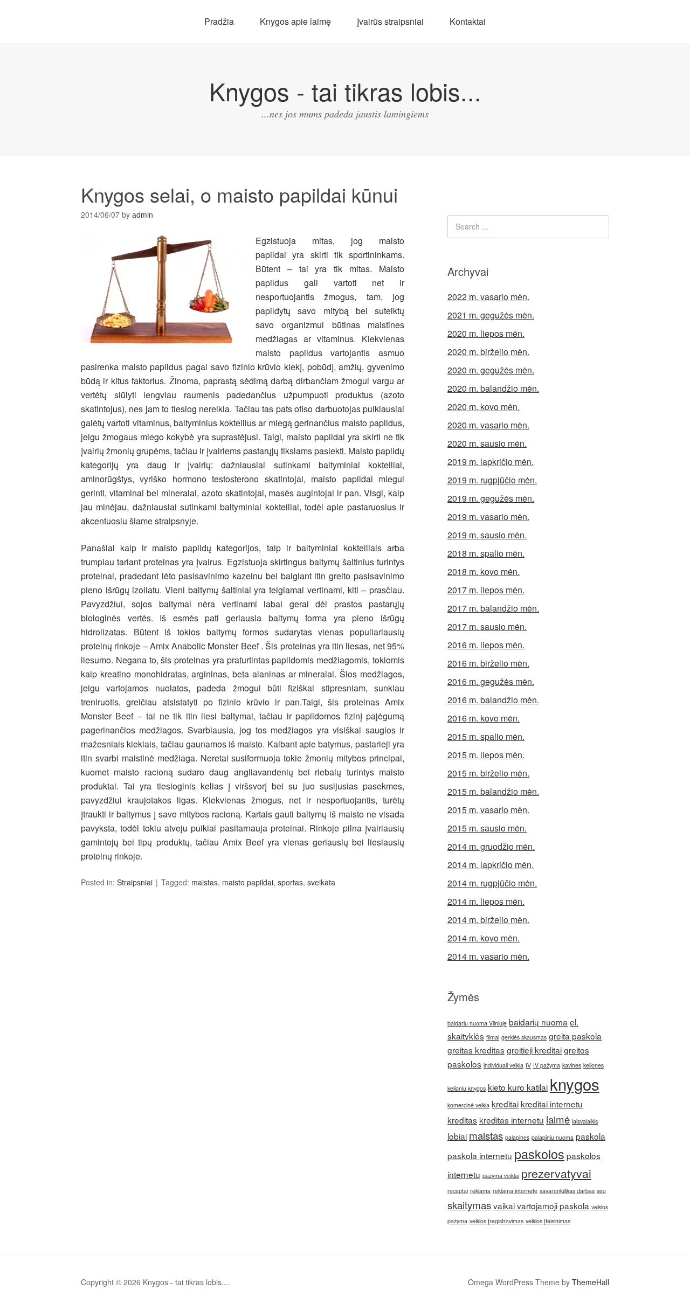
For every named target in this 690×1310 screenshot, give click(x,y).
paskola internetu (479, 1155)
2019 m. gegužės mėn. (490, 498)
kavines (571, 1065)
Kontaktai (468, 21)
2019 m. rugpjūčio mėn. (492, 480)
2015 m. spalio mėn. (486, 736)
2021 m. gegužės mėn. (490, 315)
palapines (517, 1137)
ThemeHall (590, 1282)
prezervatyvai (556, 1173)
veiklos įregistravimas (496, 1221)
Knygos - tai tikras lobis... (345, 90)
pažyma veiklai (500, 1176)
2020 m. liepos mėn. (486, 333)
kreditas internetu (511, 1120)
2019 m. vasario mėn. (488, 516)
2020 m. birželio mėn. (488, 351)
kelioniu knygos (466, 1088)
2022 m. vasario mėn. (488, 296)
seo (601, 1191)
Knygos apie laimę (295, 21)
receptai (457, 1191)
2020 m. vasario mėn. (488, 425)
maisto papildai (247, 882)
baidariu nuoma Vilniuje (477, 1023)
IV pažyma (546, 1065)
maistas (204, 882)
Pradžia (219, 21)
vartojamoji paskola (553, 1205)
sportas (290, 882)
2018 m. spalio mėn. (486, 553)
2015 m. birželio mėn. (488, 773)
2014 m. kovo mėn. (483, 938)
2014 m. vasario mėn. (488, 956)
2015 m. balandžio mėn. (493, 791)
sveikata (321, 882)
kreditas (462, 1120)
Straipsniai (135, 882)
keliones (593, 1065)
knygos (574, 1083)
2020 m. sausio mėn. (487, 443)
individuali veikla (503, 1065)
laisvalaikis (585, 1121)
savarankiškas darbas (567, 1191)
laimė (558, 1119)
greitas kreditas (476, 1050)
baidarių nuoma (538, 1022)
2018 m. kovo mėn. (483, 571)
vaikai (504, 1205)
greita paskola (575, 1036)
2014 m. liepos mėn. (486, 901)
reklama (480, 1191)
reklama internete (515, 1191)
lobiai (457, 1136)
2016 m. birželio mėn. (488, 663)
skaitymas (469, 1205)
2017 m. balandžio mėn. (493, 608)
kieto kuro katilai (518, 1087)
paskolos (539, 1154)
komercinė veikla (468, 1105)
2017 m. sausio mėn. (487, 626)
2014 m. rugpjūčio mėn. (492, 883)
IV (528, 1065)
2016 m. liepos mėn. (486, 645)
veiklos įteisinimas (548, 1221)
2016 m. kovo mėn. (483, 718)
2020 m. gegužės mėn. (490, 370)
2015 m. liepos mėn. (486, 754)
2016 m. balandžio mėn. (493, 700)
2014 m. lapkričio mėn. (490, 864)
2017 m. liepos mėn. (486, 590)
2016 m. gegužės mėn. (490, 681)
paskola (590, 1136)
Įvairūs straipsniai (390, 21)
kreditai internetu (552, 1104)
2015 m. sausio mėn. (487, 828)
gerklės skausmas (524, 1037)
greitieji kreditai (534, 1050)
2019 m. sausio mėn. (487, 535)
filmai (492, 1037)
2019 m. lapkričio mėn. (490, 461)
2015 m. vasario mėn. (488, 809)
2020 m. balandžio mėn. (493, 388)
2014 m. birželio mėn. (488, 919)
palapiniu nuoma (553, 1137)
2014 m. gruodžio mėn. (491, 846)
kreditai (505, 1104)
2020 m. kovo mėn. (483, 406)
